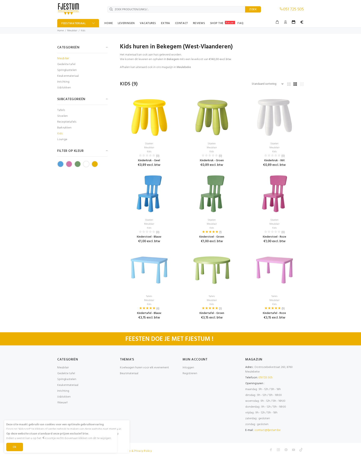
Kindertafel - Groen (212, 313)
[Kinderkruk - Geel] (149, 117)
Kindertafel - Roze (274, 313)
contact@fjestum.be (268, 430)
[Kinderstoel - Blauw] (149, 194)
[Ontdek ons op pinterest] (286, 449)
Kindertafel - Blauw (149, 313)
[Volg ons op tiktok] (301, 449)
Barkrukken (64, 127)
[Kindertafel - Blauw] (149, 270)
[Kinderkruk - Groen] (212, 117)
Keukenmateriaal (68, 76)
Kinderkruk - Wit (274, 160)
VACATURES (148, 23)
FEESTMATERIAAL (73, 23)
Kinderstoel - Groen (211, 236)
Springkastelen (67, 70)
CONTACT (181, 23)
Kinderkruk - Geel (149, 160)
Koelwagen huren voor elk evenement (144, 367)
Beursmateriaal (129, 373)
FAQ (240, 23)
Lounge (62, 139)
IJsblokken (64, 87)
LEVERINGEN (126, 23)
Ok (15, 447)
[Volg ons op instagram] (278, 449)
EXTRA (165, 23)
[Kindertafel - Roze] (274, 270)
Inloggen (188, 367)
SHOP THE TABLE (222, 23)
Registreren (190, 373)
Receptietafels (66, 122)
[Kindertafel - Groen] (212, 270)
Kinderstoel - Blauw (149, 236)
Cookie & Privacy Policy (136, 451)
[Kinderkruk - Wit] (274, 117)
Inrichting (63, 81)
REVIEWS (199, 23)
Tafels (61, 110)
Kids (83, 31)
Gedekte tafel (66, 64)
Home (60, 31)
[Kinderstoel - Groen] (212, 194)
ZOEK (253, 9)
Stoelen (62, 116)
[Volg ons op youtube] (293, 449)
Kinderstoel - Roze (274, 236)
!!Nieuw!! (62, 402)
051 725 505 (293, 9)
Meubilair (72, 31)
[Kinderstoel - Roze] (274, 194)
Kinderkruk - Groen (212, 160)
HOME (108, 23)
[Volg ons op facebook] (271, 449)
